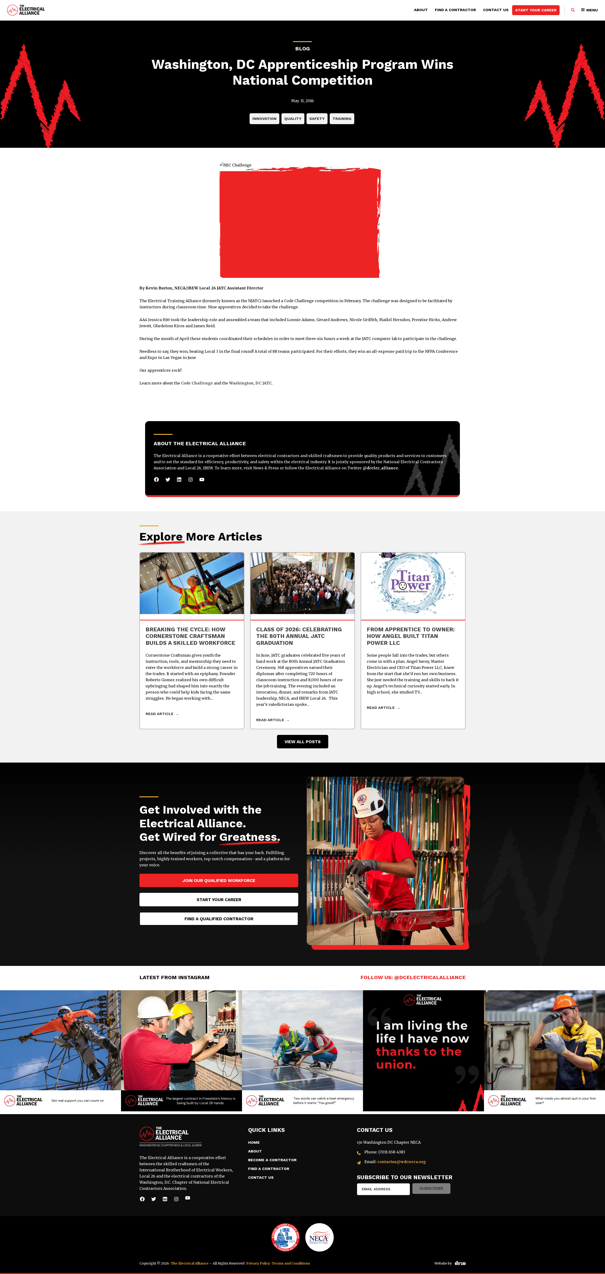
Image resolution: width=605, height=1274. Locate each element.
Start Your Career (536, 10)
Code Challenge (197, 383)
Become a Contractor (272, 1160)
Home (254, 1142)
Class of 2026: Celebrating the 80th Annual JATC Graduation (299, 636)
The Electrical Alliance (190, 1263)
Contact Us (496, 10)
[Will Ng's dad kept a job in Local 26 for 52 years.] (423, 1050)
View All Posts (303, 741)
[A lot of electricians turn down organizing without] (60, 1050)
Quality (293, 118)
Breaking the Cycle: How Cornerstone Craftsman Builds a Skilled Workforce (190, 636)
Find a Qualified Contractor (219, 918)
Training (342, 118)
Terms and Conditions (291, 1263)
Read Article (159, 713)
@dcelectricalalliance (430, 977)
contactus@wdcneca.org (401, 1161)
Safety (317, 118)
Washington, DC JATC (250, 383)
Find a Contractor (455, 10)
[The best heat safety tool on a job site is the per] (302, 1050)
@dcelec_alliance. (381, 468)
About (421, 10)
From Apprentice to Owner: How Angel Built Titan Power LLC (411, 636)
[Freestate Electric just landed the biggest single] (181, 1050)
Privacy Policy (258, 1263)
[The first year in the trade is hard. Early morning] (544, 1050)
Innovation (264, 118)
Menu (592, 10)
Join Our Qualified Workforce (218, 880)
